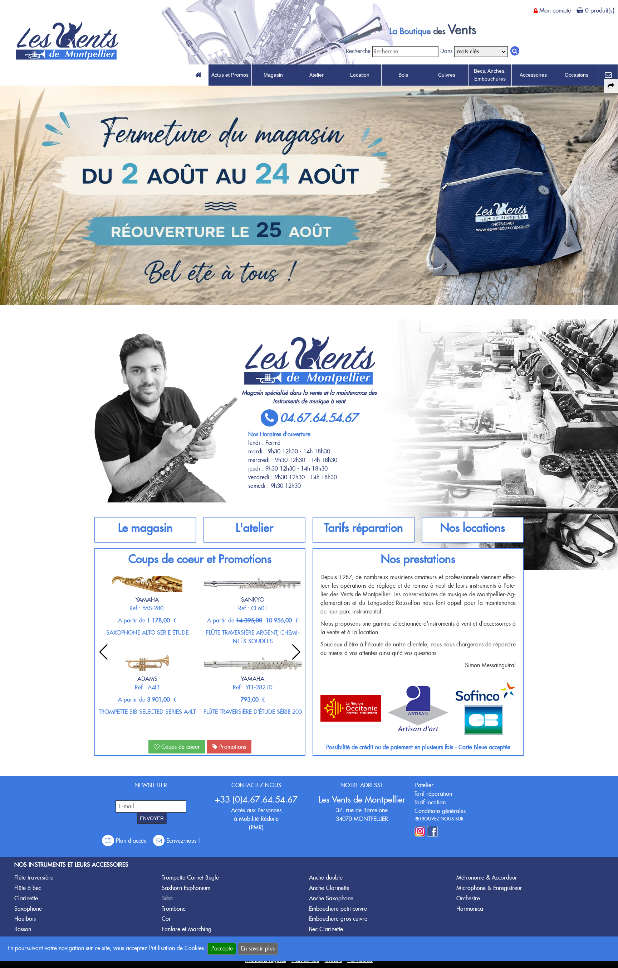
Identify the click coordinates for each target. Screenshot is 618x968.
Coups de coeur (180, 747)
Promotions (231, 747)
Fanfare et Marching (186, 929)
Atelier (316, 75)
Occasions (576, 75)
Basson (22, 929)
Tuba (167, 898)
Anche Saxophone (331, 898)
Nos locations (472, 527)
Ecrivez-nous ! (182, 840)
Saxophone (28, 908)
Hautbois (25, 919)
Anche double (326, 877)
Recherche (358, 51)
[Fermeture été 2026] (309, 194)
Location (359, 75)
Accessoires (533, 75)
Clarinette (26, 898)
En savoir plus (258, 948)
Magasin (273, 75)
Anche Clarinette (329, 888)
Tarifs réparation (363, 527)
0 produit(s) (599, 10)
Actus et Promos (230, 75)
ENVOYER (152, 818)
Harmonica (469, 908)
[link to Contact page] (608, 75)
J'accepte (222, 948)
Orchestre (468, 898)
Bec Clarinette (326, 929)
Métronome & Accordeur (486, 877)
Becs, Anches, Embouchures (490, 75)
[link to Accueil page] (198, 75)
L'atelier (254, 527)
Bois (403, 75)
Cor (166, 919)
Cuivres (446, 75)
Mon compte (555, 10)
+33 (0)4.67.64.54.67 (256, 799)
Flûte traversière (33, 877)
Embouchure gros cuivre (338, 919)
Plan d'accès (131, 840)
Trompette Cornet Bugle (190, 877)
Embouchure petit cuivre (338, 908)
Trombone (174, 908)
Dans (446, 51)
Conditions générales (440, 811)
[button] (296, 652)
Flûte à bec (27, 888)
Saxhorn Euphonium (186, 888)
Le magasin (145, 527)
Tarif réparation (433, 794)
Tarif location (430, 802)
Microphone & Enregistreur (489, 888)
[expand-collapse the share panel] (611, 86)
